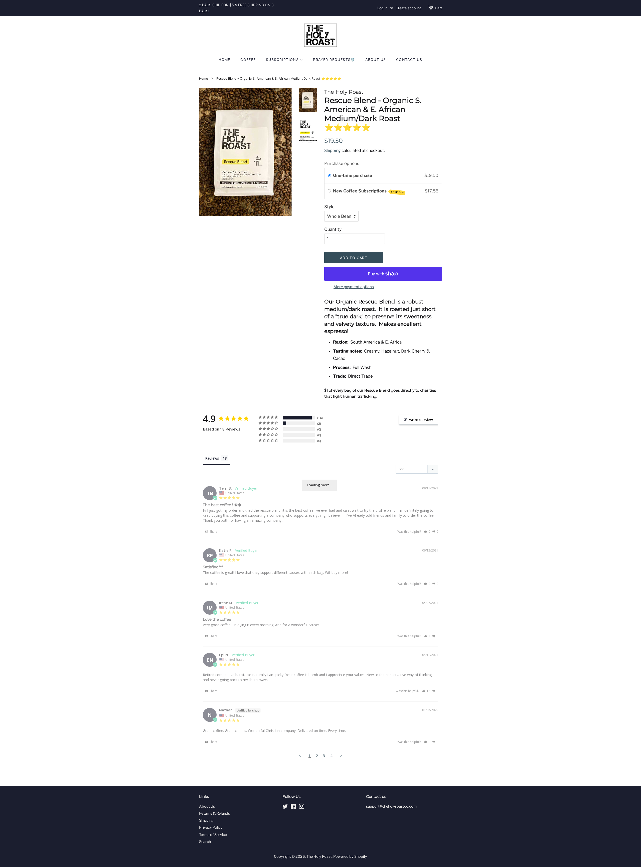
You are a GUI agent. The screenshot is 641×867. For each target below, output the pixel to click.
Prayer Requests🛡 (334, 59)
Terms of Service (213, 834)
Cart (438, 8)
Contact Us (409, 59)
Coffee (248, 59)
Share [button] (213, 531)
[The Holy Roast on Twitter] (285, 807)
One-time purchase (352, 175)
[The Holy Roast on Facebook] (293, 807)
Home (224, 59)
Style (329, 206)
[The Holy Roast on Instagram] (301, 807)
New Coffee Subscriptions (368, 191)
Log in (382, 8)
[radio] (329, 175)
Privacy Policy (211, 827)
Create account (408, 8)
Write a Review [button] (421, 419)
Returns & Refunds (214, 813)
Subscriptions (283, 59)
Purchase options (341, 163)
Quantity (333, 229)
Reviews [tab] (212, 458)
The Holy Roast (319, 856)
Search (205, 841)
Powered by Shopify (350, 856)
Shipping (332, 150)
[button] (427, 531)
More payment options (354, 287)
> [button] (341, 755)
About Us (375, 59)
